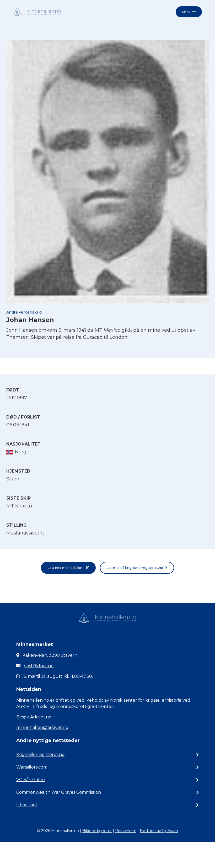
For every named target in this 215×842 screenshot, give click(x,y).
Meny (186, 12)
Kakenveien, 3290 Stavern (50, 655)
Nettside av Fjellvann (159, 830)
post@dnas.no (38, 665)
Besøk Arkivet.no (33, 716)
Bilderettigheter (97, 830)
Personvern (125, 830)
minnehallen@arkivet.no (42, 727)
